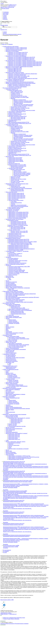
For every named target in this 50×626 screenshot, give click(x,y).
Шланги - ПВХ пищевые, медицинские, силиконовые (18, 287)
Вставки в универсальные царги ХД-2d (17, 113)
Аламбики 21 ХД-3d (15, 129)
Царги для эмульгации (13, 199)
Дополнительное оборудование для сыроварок (18, 344)
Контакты (5, 19)
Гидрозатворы (9, 331)
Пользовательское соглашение (21, 623)
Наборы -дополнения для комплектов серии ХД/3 (19, 85)
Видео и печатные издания (12, 415)
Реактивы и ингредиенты (8, 396)
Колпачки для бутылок (11, 374)
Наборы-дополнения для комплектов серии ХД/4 (19, 84)
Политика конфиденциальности (8, 623)
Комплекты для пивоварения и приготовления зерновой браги (20, 81)
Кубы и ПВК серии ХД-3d (17, 126)
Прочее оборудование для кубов (18, 109)
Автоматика (8, 257)
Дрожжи (8, 318)
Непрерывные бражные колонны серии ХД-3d (18, 240)
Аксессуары (11, 315)
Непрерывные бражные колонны (13, 238)
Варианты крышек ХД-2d (16, 92)
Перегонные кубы (10, 156)
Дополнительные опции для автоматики (17, 263)
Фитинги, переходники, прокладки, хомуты (15, 441)
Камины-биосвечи (10, 351)
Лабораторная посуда (10, 368)
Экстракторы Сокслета (13, 254)
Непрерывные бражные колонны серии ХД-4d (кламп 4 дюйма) (22, 241)
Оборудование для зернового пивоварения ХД (18, 309)
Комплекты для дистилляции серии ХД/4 (17, 53)
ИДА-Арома (8, 390)
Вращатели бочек (9, 393)
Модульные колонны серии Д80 (18, 118)
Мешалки (13, 98)
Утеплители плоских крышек (14, 268)
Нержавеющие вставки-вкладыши (18, 165)
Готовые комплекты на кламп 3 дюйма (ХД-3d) (16, 48)
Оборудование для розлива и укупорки (14, 332)
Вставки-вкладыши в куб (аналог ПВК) (20, 97)
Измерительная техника (11, 285)
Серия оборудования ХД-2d (12, 89)
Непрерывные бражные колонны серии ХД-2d (18, 239)
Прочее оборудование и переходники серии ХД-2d (19, 123)
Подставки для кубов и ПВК (17, 181)
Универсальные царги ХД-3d (14, 147)
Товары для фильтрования (11, 383)
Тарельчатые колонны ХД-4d (14, 236)
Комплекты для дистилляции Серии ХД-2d (18, 52)
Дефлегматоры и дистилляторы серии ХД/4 (18, 214)
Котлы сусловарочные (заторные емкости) (15, 264)
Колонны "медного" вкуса (14, 229)
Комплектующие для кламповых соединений (18, 448)
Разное (7, 330)
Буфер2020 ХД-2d (12, 121)
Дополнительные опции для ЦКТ (18, 313)
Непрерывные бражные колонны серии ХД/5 (18, 247)
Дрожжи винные (12, 319)
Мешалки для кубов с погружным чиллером (23, 104)
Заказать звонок (4, 7)
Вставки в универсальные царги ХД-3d (17, 148)
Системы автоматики (13, 259)
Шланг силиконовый (13, 290)
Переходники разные (15, 422)
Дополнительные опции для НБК (15, 249)
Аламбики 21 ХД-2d (15, 93)
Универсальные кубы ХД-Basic (15, 157)
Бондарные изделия (10, 391)
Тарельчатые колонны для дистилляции (14, 219)
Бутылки (8, 370)
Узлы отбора (13, 201)
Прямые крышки (17, 170)
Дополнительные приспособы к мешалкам (23, 105)
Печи (9, 278)
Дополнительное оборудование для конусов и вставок (23, 110)
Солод (7, 324)
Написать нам (11, 7)
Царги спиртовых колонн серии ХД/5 (16, 197)
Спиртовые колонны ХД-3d (14, 151)
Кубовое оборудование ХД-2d (15, 90)
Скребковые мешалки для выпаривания (22, 102)
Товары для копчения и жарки (12, 336)
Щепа (7, 329)
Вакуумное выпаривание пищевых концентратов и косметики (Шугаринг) (22, 297)
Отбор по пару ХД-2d (13, 210)
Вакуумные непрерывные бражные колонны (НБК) (19, 242)
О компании (6, 12)
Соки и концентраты (10, 412)
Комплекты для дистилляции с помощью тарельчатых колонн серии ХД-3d (25, 63)
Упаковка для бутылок (11, 387)
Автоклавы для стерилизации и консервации (16, 349)
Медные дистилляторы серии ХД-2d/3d (17, 218)
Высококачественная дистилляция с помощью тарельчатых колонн (20, 60)
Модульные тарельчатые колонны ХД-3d (17, 150)
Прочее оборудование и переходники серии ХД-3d (19, 155)
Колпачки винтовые (12, 376)
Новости (5, 17)
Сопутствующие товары (11, 352)
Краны (9, 447)
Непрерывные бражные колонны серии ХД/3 (18, 246)
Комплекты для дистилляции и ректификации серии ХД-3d (21, 57)
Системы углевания (10, 283)
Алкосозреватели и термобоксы (13, 389)
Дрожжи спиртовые (12, 320)
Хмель (7, 325)
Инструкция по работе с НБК (7, 599)
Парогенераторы (9, 276)
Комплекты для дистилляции (12, 51)
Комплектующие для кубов (12, 416)
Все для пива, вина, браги (9, 303)
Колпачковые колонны (13, 220)
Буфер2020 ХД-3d (12, 152)
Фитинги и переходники (13, 445)
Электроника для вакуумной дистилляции (17, 260)
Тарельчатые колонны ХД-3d (14, 149)
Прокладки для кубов (16, 176)
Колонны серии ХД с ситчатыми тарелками (18, 225)
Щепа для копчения (12, 339)
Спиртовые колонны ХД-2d (14, 119)
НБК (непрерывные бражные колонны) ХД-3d (18, 154)
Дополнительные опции (11, 453)
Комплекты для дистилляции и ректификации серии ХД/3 (21, 59)
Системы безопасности (11, 284)
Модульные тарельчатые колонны (15, 226)
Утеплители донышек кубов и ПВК (16, 271)
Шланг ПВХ (11, 289)
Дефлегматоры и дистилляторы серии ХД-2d (18, 212)
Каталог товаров (4, 25)
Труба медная (9, 431)
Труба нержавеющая (10, 429)
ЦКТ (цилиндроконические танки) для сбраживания (20, 188)
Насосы (7, 280)
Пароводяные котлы (15, 186)
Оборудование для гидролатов (15, 255)
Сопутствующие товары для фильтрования (17, 386)
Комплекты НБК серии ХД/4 (14, 70)
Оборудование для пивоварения (13, 304)
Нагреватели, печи (10, 277)
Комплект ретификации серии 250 (16, 80)
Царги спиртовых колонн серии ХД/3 (16, 196)
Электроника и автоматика (9, 354)
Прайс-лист (4, 44)
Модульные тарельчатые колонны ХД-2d (17, 116)
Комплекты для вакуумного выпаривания (17, 77)
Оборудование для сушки (11, 341)
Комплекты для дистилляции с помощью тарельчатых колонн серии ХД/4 (24, 64)
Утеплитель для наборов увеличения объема (18, 272)
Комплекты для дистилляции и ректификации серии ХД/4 (21, 58)
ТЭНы (9, 279)
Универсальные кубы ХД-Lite (15, 158)
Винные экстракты (10, 326)
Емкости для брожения (11, 333)
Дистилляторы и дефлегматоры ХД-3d (16, 145)
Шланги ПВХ (9, 451)
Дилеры (5, 16)
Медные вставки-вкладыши (17, 167)
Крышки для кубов (12, 423)
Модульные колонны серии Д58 (18, 117)
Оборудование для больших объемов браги (15, 294)
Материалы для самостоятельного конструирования (14, 414)
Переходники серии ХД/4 (16, 419)
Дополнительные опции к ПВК (18, 187)
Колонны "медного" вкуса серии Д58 (19, 232)
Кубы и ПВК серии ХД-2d (17, 91)
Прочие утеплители (12, 274)
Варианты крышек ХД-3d (16, 128)
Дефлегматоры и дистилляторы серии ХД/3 (18, 215)
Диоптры (13, 203)
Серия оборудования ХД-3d (12, 124)
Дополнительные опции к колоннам (16, 235)
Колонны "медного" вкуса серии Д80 (19, 231)
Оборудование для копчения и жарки (16, 337)
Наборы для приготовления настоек (14, 407)
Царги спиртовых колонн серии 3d (16, 194)
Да (1, 3)
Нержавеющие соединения (14, 442)
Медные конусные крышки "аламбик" (22, 173)
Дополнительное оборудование (15, 168)
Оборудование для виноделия (12, 316)
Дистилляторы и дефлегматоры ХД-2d (16, 111)
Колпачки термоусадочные (14, 377)
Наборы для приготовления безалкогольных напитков (18, 408)
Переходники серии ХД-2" (14, 439)
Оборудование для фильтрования (15, 384)
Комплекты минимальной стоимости (14, 50)
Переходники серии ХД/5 (16, 421)
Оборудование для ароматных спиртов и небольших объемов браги (21, 293)
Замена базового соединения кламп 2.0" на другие (19, 458)
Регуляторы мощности (13, 258)
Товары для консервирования (12, 348)
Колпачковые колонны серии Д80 (18, 222)
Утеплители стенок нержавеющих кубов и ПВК (19, 266)
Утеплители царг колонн (13, 273)
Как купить (5, 14)
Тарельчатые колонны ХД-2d (14, 115)
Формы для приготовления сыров (15, 347)
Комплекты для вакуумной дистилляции (15, 72)
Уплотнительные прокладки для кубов (17, 426)
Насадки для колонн (10, 427)
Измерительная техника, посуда (10, 365)
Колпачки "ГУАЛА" (12, 375)
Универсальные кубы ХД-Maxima (15, 161)
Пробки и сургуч (9, 373)
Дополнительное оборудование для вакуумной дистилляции (19, 302)
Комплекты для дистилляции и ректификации (16, 55)
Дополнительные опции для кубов (16, 459)
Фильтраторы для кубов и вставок (18, 106)
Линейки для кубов (15, 182)
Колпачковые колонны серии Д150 (18, 223)
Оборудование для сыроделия (15, 343)
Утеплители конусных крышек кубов (16, 270)
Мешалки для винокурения (20, 99)
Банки (7, 371)
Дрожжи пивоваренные (13, 322)
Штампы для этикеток (13, 380)
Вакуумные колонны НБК (11, 296)
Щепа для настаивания (11, 395)
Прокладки (10, 444)
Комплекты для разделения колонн (18, 205)
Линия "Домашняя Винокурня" (13, 397)
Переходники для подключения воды (14, 286)
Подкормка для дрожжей (13, 323)
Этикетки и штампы (10, 378)
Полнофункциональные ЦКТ (17, 190)
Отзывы (8, 618)
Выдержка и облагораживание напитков (12, 388)
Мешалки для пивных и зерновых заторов (23, 100)
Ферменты (8, 328)
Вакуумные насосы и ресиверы (13, 298)
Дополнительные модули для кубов (19, 96)
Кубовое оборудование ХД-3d (15, 125)
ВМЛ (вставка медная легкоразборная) (19, 206)
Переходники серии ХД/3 (16, 420)
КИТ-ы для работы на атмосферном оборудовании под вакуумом (22, 78)
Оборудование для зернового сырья (14, 317)
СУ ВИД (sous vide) (10, 350)
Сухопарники (11, 252)
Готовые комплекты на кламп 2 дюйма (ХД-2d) (16, 47)
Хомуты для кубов (15, 180)
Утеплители (8, 265)
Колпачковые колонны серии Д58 (18, 221)
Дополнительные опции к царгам (15, 200)
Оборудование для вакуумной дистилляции (13, 291)
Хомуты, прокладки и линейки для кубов (20, 108)
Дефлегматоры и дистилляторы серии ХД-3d (18, 213)
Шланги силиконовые (11, 452)
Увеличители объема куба (16, 95)
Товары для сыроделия (11, 342)
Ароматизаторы (9, 406)
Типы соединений (10, 454)
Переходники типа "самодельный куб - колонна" (19, 417)
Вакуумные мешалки (18, 103)
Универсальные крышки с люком (21, 175)
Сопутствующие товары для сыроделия (17, 345)
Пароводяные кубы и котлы (14, 184)
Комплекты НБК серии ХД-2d (15, 68)
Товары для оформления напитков (10, 369)
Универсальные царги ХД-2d (14, 112)
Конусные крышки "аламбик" (20, 171)
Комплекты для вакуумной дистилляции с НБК (18, 76)
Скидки (5, 15)
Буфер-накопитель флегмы (14, 208)
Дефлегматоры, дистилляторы (12, 209)
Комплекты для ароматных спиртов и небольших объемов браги (22, 73)
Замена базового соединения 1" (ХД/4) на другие (19, 455)
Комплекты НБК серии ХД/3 (14, 71)
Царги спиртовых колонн (11, 192)
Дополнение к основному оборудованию (17, 86)
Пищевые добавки (10, 409)
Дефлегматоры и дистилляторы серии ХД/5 (18, 216)
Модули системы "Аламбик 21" (15, 253)
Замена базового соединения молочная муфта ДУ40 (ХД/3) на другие (23, 457)
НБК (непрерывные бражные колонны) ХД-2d (18, 122)
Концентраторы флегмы (16, 202)
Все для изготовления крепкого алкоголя (12, 34)
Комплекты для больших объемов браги (17, 74)
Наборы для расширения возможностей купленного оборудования (20, 83)
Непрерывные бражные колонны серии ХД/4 (18, 245)
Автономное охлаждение (11, 281)
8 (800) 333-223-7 (13, 4)
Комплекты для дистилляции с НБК (14, 67)
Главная (5, 31)
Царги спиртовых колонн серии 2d (16, 193)
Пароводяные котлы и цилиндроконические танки (17, 183)
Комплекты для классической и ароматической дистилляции (19, 66)
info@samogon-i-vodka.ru (6, 612)
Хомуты (10, 446)
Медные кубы (11, 162)
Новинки (10, 44)
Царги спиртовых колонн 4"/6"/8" (15, 207)
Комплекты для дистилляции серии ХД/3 (17, 54)
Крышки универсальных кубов (18, 169)
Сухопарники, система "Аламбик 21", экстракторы (17, 251)
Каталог (5, 33)
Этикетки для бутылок (13, 381)
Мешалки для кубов (15, 177)
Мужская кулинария (7, 335)
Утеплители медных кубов (14, 267)
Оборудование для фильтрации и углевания (15, 394)
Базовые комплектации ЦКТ (17, 189)
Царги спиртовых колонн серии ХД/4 (16, 195)
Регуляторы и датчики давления (15, 300)
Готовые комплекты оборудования (10, 46)
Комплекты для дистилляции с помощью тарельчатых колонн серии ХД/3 (24, 65)
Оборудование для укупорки (12, 382)
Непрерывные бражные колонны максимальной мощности (21, 248)
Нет (3, 3)
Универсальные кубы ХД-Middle (15, 160)
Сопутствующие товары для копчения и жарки (18, 338)
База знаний (5, 13)
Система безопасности (11, 358)
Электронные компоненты (14, 261)
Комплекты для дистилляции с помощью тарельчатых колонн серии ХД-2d (25, 61)
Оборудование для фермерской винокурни (15, 79)
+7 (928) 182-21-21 (11, 6)
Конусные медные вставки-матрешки (22, 174)
